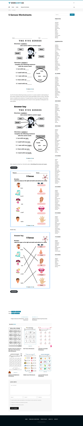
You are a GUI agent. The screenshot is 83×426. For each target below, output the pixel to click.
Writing (56, 37)
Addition (56, 45)
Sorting (56, 66)
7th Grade (57, 236)
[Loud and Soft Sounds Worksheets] (45, 363)
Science (56, 34)
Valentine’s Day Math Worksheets (43, 349)
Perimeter (57, 141)
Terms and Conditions (34, 419)
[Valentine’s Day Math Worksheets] (45, 337)
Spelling (56, 36)
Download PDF (13, 167)
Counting (56, 24)
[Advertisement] (30, 25)
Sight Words (57, 64)
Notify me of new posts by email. (17, 404)
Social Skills (17, 313)
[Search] (74, 7)
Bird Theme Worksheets (28, 348)
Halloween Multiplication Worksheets (13, 375)
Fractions (56, 134)
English (56, 25)
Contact (56, 419)
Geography (57, 108)
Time (56, 96)
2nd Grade (58, 101)
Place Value (57, 143)
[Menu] (9, 7)
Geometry (57, 53)
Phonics (56, 30)
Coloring (56, 23)
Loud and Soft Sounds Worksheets (43, 375)
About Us (51, 419)
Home (13, 7)
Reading (56, 33)
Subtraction (57, 68)
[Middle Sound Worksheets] (30, 363)
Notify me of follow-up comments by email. (19, 402)
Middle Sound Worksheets (29, 374)
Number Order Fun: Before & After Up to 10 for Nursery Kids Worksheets (14, 350)
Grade (17, 7)
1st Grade (13, 311)
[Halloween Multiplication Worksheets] (15, 363)
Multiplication (57, 140)
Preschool (58, 18)
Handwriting (57, 28)
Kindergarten (18, 311)
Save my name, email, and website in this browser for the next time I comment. (26, 400)
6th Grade (58, 213)
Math (56, 29)
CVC (55, 50)
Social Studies (57, 35)
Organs (13, 313)
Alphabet (56, 22)
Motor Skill (57, 170)
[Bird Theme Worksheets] (30, 337)
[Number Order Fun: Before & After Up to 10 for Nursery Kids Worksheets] (15, 337)
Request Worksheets (25, 7)
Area (56, 132)
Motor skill (57, 58)
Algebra (56, 190)
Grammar (57, 27)
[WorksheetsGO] (16, 3)
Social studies (57, 179)
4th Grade (58, 155)
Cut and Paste (57, 49)
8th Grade (58, 254)
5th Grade (58, 186)
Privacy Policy (44, 419)
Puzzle (56, 31)
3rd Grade (57, 126)
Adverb (56, 130)
